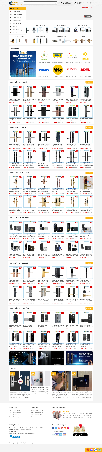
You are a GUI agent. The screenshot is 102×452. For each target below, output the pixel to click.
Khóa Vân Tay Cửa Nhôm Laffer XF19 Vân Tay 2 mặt (71, 145)
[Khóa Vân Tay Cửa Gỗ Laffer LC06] (44, 92)
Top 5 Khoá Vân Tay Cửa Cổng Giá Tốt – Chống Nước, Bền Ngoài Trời (81, 392)
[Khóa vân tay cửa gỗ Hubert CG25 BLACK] (86, 92)
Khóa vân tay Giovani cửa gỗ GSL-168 (29, 119)
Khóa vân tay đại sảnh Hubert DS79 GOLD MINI (57, 209)
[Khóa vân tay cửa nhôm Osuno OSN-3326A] (29, 156)
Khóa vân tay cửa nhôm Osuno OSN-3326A (28, 164)
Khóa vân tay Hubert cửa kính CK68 (15, 345)
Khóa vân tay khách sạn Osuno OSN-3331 (86, 300)
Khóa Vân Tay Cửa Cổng (19, 218)
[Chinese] (87, 7)
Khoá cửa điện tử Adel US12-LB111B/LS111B (72, 100)
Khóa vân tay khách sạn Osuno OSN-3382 (58, 280)
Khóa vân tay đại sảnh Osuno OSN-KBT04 (85, 190)
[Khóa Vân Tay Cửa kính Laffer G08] (72, 337)
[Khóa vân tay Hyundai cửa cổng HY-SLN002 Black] (58, 227)
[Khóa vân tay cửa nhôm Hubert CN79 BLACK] (86, 137)
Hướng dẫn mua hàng (36, 410)
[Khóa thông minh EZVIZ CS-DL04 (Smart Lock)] (44, 318)
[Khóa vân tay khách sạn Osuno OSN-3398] (58, 292)
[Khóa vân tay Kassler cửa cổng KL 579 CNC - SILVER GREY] (15, 227)
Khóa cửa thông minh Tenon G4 (72, 326)
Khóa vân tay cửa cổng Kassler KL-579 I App (29, 235)
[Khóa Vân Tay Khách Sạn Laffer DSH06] (15, 272)
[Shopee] (65, 428)
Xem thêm (89, 82)
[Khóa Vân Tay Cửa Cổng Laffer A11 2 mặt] (44, 227)
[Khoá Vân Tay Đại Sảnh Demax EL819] (29, 201)
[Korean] (89, 7)
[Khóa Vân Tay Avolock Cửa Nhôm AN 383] (58, 156)
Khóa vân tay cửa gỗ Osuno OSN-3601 (43, 119)
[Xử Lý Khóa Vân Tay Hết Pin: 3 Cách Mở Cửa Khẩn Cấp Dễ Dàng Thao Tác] (40, 378)
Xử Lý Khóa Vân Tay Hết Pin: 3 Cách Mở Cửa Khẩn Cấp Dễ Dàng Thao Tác (40, 387)
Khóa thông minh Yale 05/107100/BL (86, 119)
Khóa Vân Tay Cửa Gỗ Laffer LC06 (44, 100)
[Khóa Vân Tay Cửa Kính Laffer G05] (29, 337)
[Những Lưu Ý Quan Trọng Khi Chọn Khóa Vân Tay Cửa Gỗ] (61, 381)
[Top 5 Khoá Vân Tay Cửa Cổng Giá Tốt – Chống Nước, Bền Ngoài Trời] (82, 381)
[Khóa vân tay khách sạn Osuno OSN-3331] (86, 292)
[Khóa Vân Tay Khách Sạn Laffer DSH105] (29, 272)
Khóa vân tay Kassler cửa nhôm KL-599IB (44, 145)
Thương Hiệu (15, 48)
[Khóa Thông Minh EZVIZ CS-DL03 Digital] (86, 318)
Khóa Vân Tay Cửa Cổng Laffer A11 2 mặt (44, 235)
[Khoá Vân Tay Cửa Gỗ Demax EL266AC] (58, 111)
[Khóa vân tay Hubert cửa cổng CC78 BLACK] (72, 227)
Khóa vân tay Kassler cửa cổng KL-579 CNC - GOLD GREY (86, 255)
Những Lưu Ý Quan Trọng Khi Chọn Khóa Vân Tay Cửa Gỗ (61, 392)
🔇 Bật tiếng (87, 16)
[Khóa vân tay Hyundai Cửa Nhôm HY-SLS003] (86, 156)
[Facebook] (53, 428)
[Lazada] (68, 428)
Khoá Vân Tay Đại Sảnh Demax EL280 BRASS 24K (43, 209)
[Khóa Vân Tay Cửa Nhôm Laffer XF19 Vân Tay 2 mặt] (72, 137)
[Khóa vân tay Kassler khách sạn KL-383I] (44, 292)
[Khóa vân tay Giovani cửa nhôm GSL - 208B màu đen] (72, 156)
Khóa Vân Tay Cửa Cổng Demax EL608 (28, 255)
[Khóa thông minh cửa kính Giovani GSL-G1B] (44, 337)
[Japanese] (91, 7)
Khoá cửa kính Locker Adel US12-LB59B (15, 326)
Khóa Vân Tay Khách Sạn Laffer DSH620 (15, 300)
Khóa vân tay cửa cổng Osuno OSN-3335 (44, 255)
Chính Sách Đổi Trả (14, 414)
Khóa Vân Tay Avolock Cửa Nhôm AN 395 (44, 164)
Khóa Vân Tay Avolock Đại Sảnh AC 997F (15, 190)
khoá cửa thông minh (42, 391)
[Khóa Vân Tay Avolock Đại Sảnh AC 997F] (15, 182)
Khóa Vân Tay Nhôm (18, 127)
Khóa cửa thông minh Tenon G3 (86, 235)
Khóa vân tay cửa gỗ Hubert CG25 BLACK (86, 100)
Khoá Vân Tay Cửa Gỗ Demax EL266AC (58, 119)
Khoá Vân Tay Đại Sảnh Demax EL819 (28, 209)
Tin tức (13, 368)
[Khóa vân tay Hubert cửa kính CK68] (15, 337)
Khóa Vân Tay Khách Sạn (20, 263)
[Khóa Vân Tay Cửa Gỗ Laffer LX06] (58, 92)
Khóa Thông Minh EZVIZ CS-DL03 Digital (86, 326)
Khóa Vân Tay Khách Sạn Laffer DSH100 (43, 280)
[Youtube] (62, 428)
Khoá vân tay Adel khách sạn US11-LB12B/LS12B (85, 280)
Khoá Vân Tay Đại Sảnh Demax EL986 (14, 209)
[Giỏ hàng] (91, 2)
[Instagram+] (59, 428)
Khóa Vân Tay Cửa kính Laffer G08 (71, 345)
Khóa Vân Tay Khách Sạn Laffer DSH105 (29, 280)
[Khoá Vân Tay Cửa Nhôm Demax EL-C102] (15, 156)
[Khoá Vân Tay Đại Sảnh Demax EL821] (44, 182)
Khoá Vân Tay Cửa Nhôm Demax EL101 (28, 145)
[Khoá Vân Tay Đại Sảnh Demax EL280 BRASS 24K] (44, 201)
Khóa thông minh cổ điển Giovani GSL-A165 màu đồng (29, 190)
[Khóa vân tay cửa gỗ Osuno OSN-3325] (15, 92)
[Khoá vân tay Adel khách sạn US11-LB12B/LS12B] (86, 272)
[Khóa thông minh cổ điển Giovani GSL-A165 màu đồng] (29, 182)
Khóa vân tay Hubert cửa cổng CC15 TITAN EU (72, 255)
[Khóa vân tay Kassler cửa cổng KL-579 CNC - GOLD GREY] (86, 247)
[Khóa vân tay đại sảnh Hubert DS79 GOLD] (72, 182)
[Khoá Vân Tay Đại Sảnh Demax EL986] (15, 201)
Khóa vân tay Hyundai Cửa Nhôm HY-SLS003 (86, 164)
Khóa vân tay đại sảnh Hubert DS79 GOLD (71, 190)
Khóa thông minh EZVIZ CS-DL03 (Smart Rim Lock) (28, 326)
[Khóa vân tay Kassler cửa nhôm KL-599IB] (44, 137)
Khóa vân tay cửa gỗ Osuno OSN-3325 (15, 100)
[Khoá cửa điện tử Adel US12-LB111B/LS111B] (72, 92)
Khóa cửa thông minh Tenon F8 (58, 190)
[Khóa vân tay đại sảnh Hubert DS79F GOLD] (72, 201)
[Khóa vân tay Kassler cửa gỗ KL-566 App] (15, 111)
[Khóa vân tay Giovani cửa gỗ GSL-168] (29, 111)
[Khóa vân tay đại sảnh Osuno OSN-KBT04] (86, 182)
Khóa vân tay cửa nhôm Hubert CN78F (57, 145)
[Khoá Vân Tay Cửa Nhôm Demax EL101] (29, 137)
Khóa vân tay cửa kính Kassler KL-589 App (58, 326)
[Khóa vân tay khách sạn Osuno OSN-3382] (58, 272)
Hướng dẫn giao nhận (36, 414)
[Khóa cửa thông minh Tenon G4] (72, 318)
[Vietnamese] (83, 7)
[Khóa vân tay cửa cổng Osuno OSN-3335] (44, 247)
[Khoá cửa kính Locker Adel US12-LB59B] (15, 318)
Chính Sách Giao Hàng (15, 412)
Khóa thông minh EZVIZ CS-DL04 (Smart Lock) (42, 326)
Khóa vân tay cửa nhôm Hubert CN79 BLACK (85, 145)
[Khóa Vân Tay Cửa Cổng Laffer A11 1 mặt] (15, 247)
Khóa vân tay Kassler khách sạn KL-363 (72, 300)
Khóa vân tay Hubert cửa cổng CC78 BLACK (72, 235)
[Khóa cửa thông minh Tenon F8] (58, 182)
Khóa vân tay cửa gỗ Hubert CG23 (72, 119)
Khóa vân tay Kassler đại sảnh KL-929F (86, 209)
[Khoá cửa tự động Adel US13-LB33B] (58, 337)
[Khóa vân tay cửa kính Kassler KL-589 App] (58, 318)
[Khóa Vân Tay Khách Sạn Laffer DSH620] (15, 292)
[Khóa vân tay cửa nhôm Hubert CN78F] (58, 137)
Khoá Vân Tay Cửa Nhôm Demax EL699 (15, 145)
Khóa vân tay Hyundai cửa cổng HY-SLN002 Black (58, 235)
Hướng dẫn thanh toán (36, 412)
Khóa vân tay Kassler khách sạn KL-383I (44, 300)
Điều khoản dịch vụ (35, 417)
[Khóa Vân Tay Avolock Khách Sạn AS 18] (72, 272)
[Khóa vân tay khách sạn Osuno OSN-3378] (29, 292)
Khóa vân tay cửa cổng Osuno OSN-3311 (58, 255)
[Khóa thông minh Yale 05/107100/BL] (86, 111)
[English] (85, 7)
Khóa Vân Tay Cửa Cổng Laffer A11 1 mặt (15, 255)
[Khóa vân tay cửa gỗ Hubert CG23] (72, 111)
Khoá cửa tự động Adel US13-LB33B (57, 345)
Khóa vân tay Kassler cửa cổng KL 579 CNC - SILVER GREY (15, 235)
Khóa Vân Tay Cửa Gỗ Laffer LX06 (58, 100)
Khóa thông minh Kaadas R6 (85, 345)
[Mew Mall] (22, 358)
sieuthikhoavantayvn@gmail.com (22, 429)
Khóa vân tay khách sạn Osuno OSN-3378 (29, 300)
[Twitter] (56, 428)
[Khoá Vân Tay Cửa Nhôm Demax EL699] (15, 137)
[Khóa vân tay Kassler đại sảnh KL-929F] (86, 201)
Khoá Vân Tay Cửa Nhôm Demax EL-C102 (15, 164)
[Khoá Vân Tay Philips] (23, 64)
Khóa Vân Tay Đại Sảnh (19, 173)
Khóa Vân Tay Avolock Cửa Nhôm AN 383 (58, 164)
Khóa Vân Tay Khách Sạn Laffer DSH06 (15, 280)
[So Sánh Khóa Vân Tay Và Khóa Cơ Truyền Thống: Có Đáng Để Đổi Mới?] (20, 381)
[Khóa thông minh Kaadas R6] (86, 337)
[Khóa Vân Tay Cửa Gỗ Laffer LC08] (29, 92)
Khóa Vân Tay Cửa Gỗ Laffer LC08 (29, 100)
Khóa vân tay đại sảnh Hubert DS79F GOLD (71, 209)
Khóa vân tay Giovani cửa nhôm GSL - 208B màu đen (72, 164)
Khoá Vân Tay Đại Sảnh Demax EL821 (43, 190)
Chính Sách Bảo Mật (14, 410)
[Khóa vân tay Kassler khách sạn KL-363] (72, 292)
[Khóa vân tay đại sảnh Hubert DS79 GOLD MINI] (58, 201)
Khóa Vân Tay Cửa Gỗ (18, 82)
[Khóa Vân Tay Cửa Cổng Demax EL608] (29, 247)
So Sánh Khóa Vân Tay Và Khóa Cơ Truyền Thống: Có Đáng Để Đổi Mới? (19, 392)
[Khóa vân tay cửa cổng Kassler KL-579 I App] (29, 227)
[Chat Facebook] (91, 449)
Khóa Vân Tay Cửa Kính (19, 308)
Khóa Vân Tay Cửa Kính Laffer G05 (28, 345)
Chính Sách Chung (14, 417)
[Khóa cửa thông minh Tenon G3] (86, 227)
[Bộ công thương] (14, 436)
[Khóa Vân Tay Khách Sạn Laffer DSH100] (44, 272)
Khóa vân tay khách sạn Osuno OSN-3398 (58, 300)
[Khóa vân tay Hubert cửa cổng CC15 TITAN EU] (72, 247)
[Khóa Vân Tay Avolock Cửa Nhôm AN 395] (44, 156)
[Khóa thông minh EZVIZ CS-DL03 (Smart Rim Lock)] (29, 318)
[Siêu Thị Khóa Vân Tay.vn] (15, 3)
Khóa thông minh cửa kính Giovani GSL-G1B (44, 345)
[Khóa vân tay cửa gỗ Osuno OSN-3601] (44, 111)
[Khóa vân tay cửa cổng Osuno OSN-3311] (58, 247)
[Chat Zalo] (95, 449)
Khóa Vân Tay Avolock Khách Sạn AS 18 (72, 280)
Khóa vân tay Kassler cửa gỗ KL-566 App (15, 119)
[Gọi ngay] (87, 449)
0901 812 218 (17, 431)
